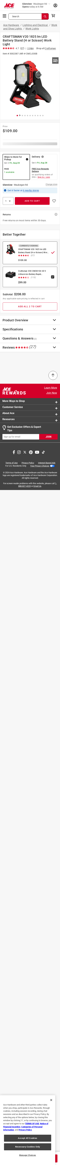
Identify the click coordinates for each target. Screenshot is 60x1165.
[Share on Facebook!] (14, 452)
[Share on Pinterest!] (31, 452)
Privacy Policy (28, 463)
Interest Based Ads (46, 463)
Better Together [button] (14, 234)
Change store (51, 184)
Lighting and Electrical (35, 25)
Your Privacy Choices (39, 466)
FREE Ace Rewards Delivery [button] (40, 170)
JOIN (48, 436)
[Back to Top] (52, 375)
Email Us (37, 486)
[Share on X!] (25, 452)
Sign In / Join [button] (44, 177)
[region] (27, 1130)
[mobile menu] (5, 16)
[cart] (54, 16)
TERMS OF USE (32, 1123)
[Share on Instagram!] (19, 452)
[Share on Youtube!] (37, 452)
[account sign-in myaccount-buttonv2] (55, 5)
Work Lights (32, 28)
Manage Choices (27, 1155)
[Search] (45, 16)
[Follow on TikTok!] (43, 452)
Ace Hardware (11, 25)
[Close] (51, 1100)
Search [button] (15, 16)
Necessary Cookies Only (27, 1147)
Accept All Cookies (27, 1138)
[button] (30, 84)
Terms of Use (11, 463)
